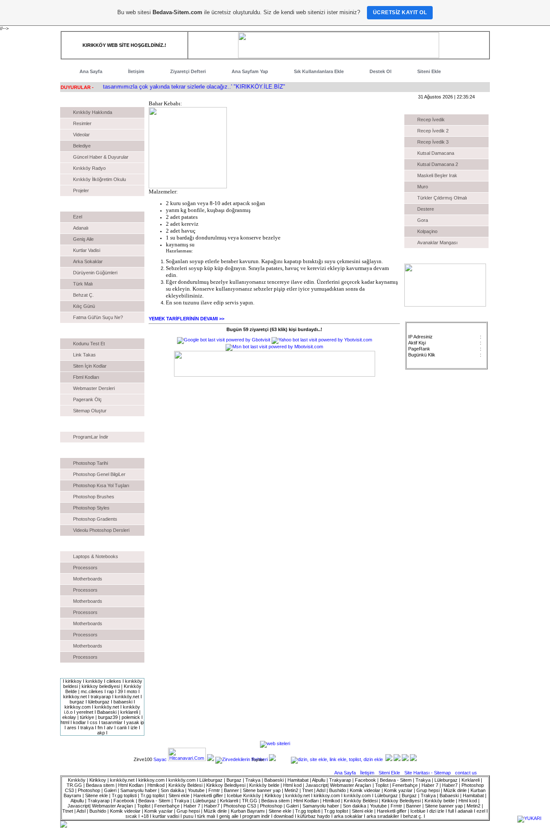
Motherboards (87, 578)
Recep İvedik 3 (433, 141)
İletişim (136, 71)
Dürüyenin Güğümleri (95, 272)
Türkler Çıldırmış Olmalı (442, 197)
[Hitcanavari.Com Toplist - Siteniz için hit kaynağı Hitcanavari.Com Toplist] (187, 759)
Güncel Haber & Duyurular (100, 157)
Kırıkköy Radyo (89, 168)
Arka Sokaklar (88, 261)
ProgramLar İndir (90, 436)
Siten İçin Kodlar (90, 365)
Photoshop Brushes (93, 496)
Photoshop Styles (91, 507)
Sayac (160, 759)
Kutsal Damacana (435, 153)
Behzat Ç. (83, 295)
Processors (85, 567)
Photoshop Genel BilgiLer (99, 474)
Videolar (81, 134)
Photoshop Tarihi (90, 463)
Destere (425, 209)
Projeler (81, 190)
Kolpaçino (427, 231)
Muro (422, 186)
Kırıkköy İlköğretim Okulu (99, 179)
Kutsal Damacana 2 (437, 164)
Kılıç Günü (84, 306)
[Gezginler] (210, 759)
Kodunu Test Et (89, 343)
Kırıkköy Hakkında (92, 112)
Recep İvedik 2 (433, 130)
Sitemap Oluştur (90, 410)
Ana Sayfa (90, 71)
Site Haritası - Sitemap (428, 772)
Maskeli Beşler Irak (437, 175)
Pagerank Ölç (87, 399)
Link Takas (84, 354)
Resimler (82, 123)
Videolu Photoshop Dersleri (101, 530)
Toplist (257, 759)
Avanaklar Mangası (437, 242)
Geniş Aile (83, 239)
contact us (466, 772)
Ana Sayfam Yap (250, 71)
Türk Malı (83, 283)
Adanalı (81, 227)
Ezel (77, 216)
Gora (422, 220)
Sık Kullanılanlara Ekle (319, 71)
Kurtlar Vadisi (86, 250)
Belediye (82, 145)
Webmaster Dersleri (94, 388)
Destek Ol (380, 71)
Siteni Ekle (429, 71)
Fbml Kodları (86, 377)
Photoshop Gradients (95, 519)
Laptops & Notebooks (95, 556)
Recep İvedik (431, 119)
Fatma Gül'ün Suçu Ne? (98, 317)
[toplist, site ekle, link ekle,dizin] (337, 759)
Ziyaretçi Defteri (188, 71)
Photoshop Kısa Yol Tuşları (101, 485)
